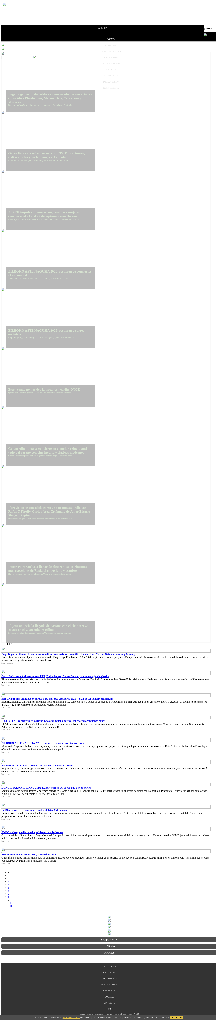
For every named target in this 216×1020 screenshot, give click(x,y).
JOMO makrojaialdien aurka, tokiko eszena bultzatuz (32, 832)
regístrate (207, 28)
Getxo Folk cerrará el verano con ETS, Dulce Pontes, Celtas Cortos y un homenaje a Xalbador (55, 676)
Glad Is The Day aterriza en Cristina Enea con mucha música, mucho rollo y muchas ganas (53, 720)
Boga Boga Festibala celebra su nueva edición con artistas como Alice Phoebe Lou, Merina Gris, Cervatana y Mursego (68, 654)
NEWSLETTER (111, 75)
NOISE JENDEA (111, 57)
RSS (109, 1009)
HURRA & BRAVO (111, 63)
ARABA (109, 952)
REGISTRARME (111, 88)
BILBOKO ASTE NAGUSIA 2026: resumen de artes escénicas (37, 765)
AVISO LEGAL (109, 990)
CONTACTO (109, 1003)
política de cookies (71, 1017)
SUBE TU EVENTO (109, 972)
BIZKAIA (109, 946)
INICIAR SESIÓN (111, 81)
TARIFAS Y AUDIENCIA (109, 984)
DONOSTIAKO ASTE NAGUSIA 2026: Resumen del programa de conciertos (46, 787)
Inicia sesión (192, 28)
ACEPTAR (176, 1017)
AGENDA (102, 28)
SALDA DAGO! (111, 45)
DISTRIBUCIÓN (109, 978)
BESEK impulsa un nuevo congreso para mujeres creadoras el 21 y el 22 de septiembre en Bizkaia (57, 698)
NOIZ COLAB (109, 966)
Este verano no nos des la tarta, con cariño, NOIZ (29, 854)
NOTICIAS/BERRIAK (111, 51)
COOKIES (109, 997)
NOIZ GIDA (111, 69)
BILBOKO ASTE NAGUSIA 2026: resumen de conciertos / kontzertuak (42, 743)
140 (10, 902)
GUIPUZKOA (109, 939)
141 (10, 905)
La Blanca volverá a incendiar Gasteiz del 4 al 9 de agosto (34, 810)
